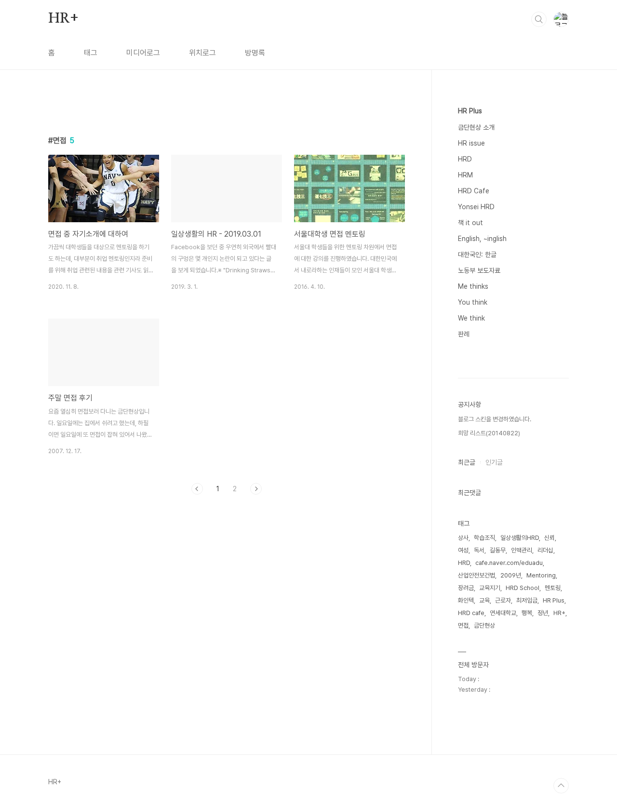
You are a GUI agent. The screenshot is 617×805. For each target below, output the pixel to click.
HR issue (471, 143)
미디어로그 (143, 52)
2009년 (510, 575)
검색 (539, 19)
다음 (256, 489)
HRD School (522, 587)
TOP (561, 785)
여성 (463, 550)
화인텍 (466, 600)
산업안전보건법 (476, 575)
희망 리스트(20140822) (489, 433)
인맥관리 (521, 550)
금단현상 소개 (476, 127)
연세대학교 (503, 613)
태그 (90, 52)
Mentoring (541, 575)
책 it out (470, 223)
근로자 (503, 600)
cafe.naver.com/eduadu (509, 562)
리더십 (545, 550)
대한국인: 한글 (477, 254)
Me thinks (473, 286)
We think (471, 318)
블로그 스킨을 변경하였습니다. (494, 419)
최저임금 (526, 600)
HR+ (63, 19)
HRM (465, 175)
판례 (463, 334)
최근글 (466, 462)
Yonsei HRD (476, 207)
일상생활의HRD (519, 537)
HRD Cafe (473, 191)
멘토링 (553, 587)
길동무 (498, 550)
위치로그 (202, 52)
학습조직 (484, 537)
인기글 (494, 462)
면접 (463, 625)
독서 (479, 550)
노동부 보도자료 (479, 270)
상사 (463, 537)
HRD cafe (471, 613)
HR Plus (470, 111)
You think (472, 302)
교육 (484, 600)
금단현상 (484, 625)
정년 (542, 613)
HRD (465, 159)
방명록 (255, 52)
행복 (527, 613)
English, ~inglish (482, 238)
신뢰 (549, 537)
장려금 (466, 587)
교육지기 (489, 587)
